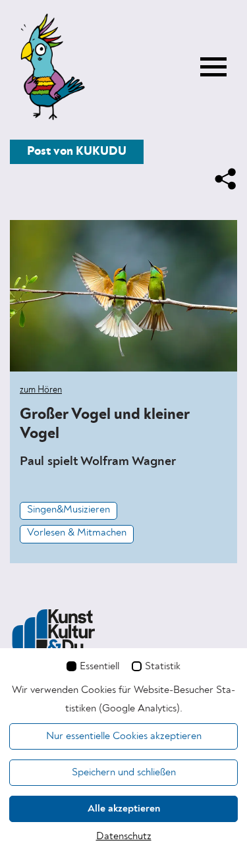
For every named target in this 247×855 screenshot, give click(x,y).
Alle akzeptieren (124, 809)
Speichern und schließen (124, 772)
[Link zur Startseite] (49, 67)
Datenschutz (123, 836)
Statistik (162, 666)
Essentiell (99, 666)
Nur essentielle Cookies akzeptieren (124, 736)
